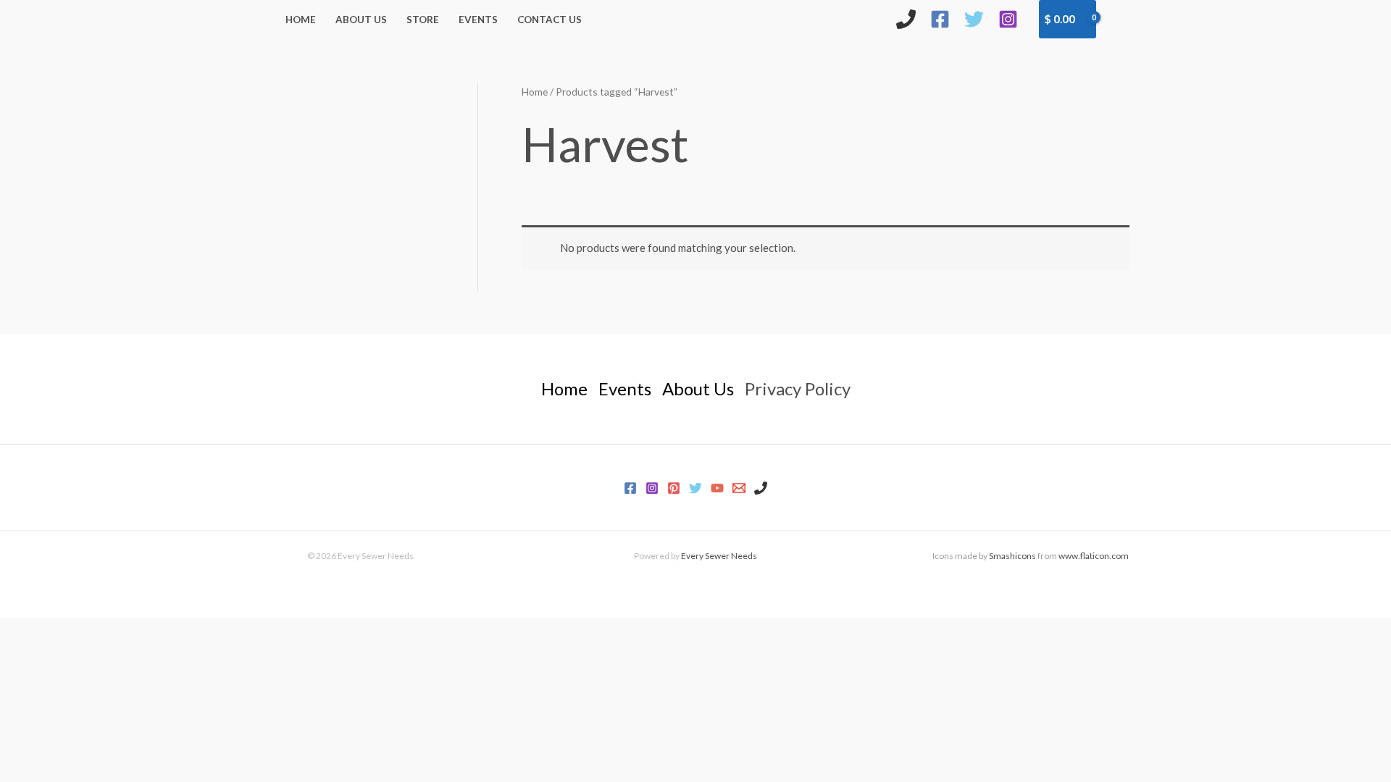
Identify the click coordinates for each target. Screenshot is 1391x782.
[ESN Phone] (906, 19)
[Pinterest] (673, 488)
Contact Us (549, 19)
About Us (361, 19)
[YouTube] (717, 488)
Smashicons (1012, 555)
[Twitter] (974, 19)
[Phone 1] (760, 488)
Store (422, 19)
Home (300, 19)
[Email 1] (738, 488)
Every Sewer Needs (719, 555)
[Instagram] (1008, 19)
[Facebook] (940, 19)
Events (478, 19)
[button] (1120, 18)
